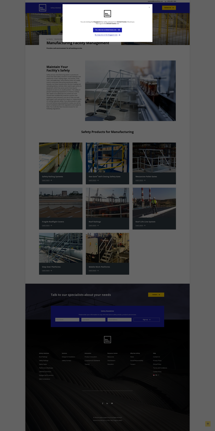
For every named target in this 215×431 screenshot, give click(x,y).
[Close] (149, 7)
